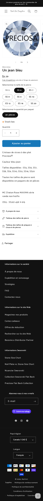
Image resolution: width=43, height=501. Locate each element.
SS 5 (9, 90)
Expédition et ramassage (17, 278)
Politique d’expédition (16, 495)
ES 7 (31, 90)
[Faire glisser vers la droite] (27, 62)
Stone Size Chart (13, 357)
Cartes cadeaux (12, 321)
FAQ (7, 290)
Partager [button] (9, 243)
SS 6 (19, 90)
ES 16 (20, 103)
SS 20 (33, 103)
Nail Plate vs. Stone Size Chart (19, 364)
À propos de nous (13, 271)
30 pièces (10, 115)
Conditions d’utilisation (22, 491)
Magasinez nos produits (16, 314)
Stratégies (10, 284)
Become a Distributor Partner (19, 340)
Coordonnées (33, 495)
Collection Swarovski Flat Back (20, 377)
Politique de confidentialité (23, 487)
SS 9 (19, 97)
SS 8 (7, 97)
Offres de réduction (14, 327)
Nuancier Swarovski (14, 370)
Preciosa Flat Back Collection (19, 383)
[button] (6, 11)
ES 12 (8, 103)
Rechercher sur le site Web (18, 333)
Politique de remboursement (26, 482)
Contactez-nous (12, 297)
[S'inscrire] (35, 401)
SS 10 (31, 97)
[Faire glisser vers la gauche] (15, 62)
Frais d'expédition (8, 80)
